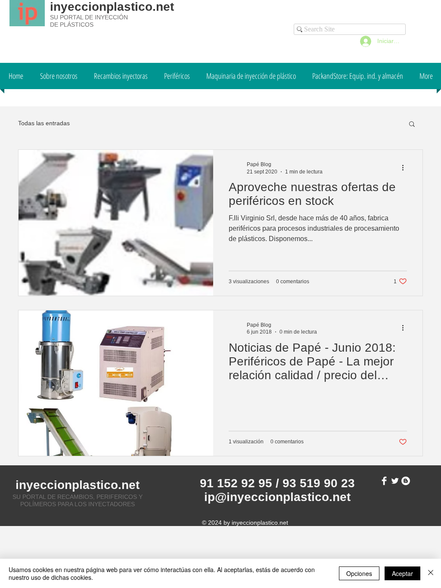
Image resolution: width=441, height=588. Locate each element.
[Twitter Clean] (395, 481)
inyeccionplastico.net (112, 6)
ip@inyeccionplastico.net (277, 497)
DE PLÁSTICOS (71, 24)
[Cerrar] (430, 573)
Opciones (359, 573)
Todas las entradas (44, 123)
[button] (412, 124)
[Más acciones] (406, 167)
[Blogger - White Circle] (405, 481)
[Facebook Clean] (384, 481)
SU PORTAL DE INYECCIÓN (89, 17)
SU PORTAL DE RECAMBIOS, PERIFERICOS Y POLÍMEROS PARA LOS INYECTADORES (77, 500)
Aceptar (402, 573)
